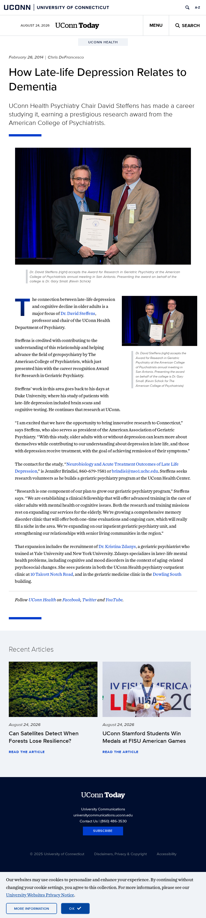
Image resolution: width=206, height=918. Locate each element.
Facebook (71, 599)
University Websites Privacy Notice (40, 894)
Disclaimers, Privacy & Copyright (120, 853)
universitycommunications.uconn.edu (103, 815)
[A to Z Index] (197, 8)
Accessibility (166, 853)
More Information (31, 908)
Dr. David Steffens (78, 313)
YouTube (114, 599)
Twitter (89, 599)
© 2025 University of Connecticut (57, 853)
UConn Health (42, 599)
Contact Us (89, 821)
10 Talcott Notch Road (51, 574)
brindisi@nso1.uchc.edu (135, 471)
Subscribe (103, 830)
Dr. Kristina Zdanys (117, 546)
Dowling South (167, 574)
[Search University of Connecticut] (187, 8)
